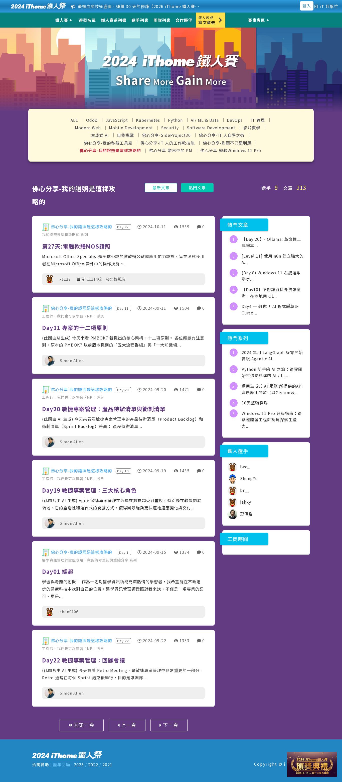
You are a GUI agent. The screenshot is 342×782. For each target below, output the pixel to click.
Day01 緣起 (57, 571)
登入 (306, 6)
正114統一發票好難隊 (106, 279)
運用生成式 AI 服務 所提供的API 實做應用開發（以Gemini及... (272, 389)
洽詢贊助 (40, 764)
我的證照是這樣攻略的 (61, 234)
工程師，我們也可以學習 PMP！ (69, 315)
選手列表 (139, 20)
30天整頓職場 (255, 403)
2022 (93, 764)
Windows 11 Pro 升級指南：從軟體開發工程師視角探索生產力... (272, 419)
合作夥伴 (184, 20)
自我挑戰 (126, 135)
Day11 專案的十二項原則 (75, 327)
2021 (107, 764)
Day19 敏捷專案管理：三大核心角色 (89, 490)
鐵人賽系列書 (113, 20)
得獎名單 (87, 20)
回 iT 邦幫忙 (326, 6)
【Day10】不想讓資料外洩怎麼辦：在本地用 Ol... (271, 292)
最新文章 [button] (160, 188)
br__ (244, 490)
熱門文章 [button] (197, 188)
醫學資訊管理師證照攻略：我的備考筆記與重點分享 (85, 560)
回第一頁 (83, 724)
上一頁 (127, 724)
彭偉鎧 (246, 514)
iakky (245, 502)
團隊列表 (161, 20)
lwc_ (244, 467)
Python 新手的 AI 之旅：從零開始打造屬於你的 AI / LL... (272, 372)
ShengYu (248, 478)
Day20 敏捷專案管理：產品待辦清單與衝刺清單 (103, 409)
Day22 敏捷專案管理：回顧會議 (83, 660)
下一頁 (170, 724)
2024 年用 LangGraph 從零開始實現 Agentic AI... (272, 355)
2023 (79, 764)
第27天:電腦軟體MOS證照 (76, 246)
